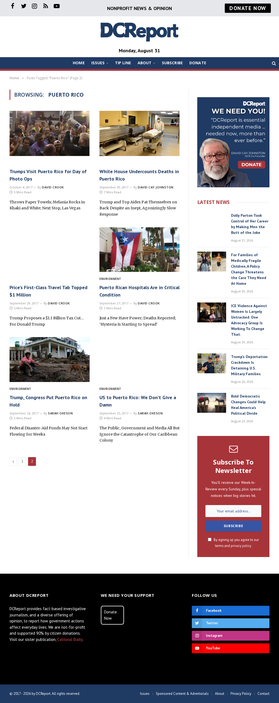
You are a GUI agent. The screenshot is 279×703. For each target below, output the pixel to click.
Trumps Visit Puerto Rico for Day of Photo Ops (48, 175)
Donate (197, 62)
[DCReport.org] (139, 31)
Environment (110, 279)
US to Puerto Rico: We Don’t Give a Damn (137, 401)
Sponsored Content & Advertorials (182, 693)
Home (79, 62)
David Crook (53, 187)
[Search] (273, 63)
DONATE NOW (247, 8)
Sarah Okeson (60, 413)
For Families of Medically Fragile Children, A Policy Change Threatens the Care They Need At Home (248, 269)
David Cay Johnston (156, 187)
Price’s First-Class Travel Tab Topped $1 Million (48, 291)
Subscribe (172, 62)
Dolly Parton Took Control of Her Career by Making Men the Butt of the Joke (249, 224)
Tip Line (123, 62)
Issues (98, 62)
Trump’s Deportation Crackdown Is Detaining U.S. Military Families (249, 365)
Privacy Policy (241, 693)
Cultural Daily (70, 639)
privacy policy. (241, 545)
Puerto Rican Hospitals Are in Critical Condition (139, 291)
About (145, 62)
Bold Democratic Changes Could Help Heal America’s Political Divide (248, 405)
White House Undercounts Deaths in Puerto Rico (139, 175)
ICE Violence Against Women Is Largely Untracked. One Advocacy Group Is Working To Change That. (249, 320)
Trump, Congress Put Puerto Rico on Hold (48, 401)
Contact (263, 693)
